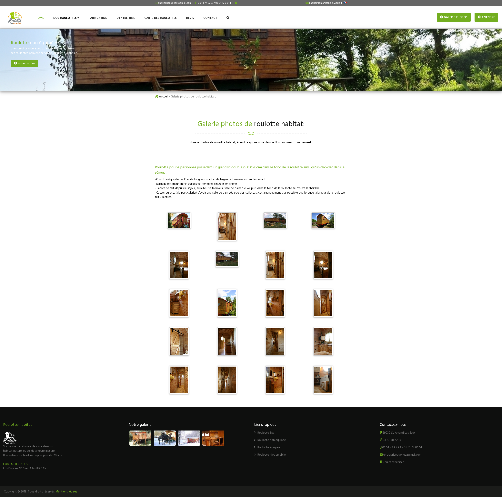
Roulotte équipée (268, 447)
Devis (190, 18)
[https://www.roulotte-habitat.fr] (17, 20)
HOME (39, 18)
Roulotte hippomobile (271, 454)
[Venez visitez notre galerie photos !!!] (177, 438)
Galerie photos (455, 17)
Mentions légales (66, 491)
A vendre (488, 17)
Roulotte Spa (266, 433)
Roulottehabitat (393, 462)
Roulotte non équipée (271, 440)
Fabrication (98, 18)
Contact (210, 18)
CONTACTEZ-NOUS (15, 464)
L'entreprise (126, 18)
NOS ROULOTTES (65, 18)
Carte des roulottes (160, 18)
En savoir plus (26, 63)
